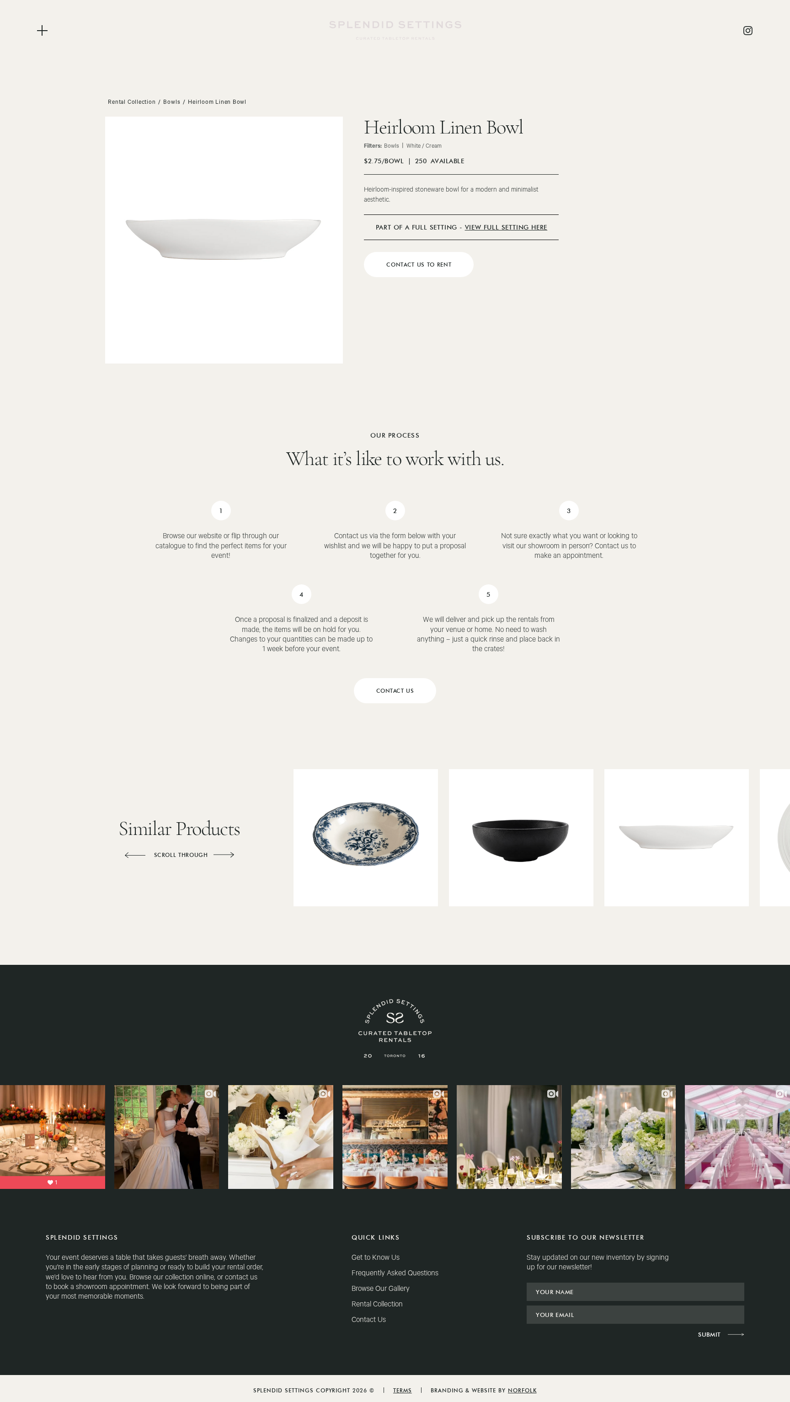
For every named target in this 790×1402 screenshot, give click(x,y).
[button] (134, 855)
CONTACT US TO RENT (418, 264)
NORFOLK (522, 1390)
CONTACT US (395, 690)
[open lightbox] (224, 240)
